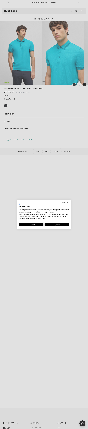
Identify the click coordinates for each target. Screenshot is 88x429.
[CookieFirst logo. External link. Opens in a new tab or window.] (19, 204)
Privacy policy (64, 202)
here (43, 218)
